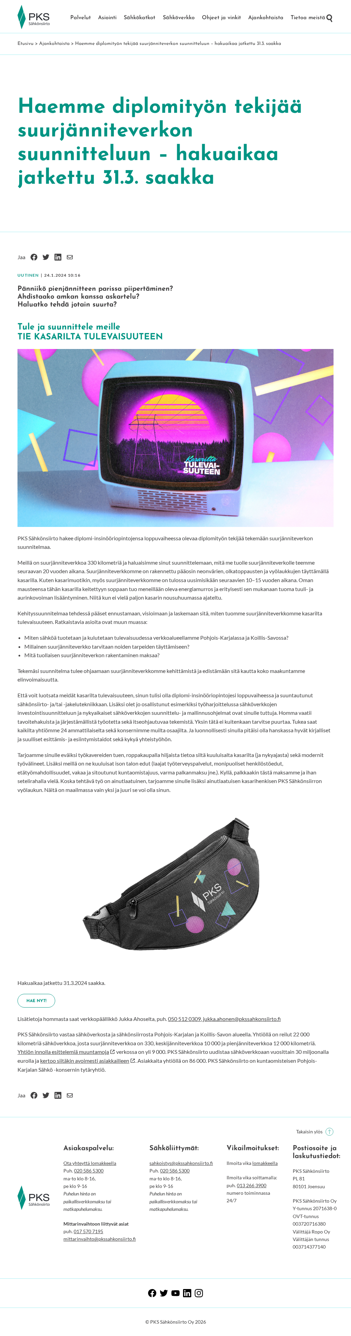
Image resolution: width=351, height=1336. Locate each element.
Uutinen (28, 275)
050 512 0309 (184, 1018)
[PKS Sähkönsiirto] (33, 17)
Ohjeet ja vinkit (221, 18)
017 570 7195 (88, 1231)
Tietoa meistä (308, 18)
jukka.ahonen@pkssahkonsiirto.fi (241, 1018)
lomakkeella (265, 1163)
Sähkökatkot (139, 18)
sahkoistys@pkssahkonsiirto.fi (181, 1163)
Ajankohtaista (265, 18)
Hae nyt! (36, 1001)
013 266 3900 (251, 1185)
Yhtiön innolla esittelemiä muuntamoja (63, 1051)
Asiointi (107, 18)
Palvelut (80, 18)
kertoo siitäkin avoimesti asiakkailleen (84, 1060)
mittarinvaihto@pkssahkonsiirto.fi (99, 1239)
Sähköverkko (179, 18)
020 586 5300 (89, 1170)
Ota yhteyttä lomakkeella (89, 1163)
